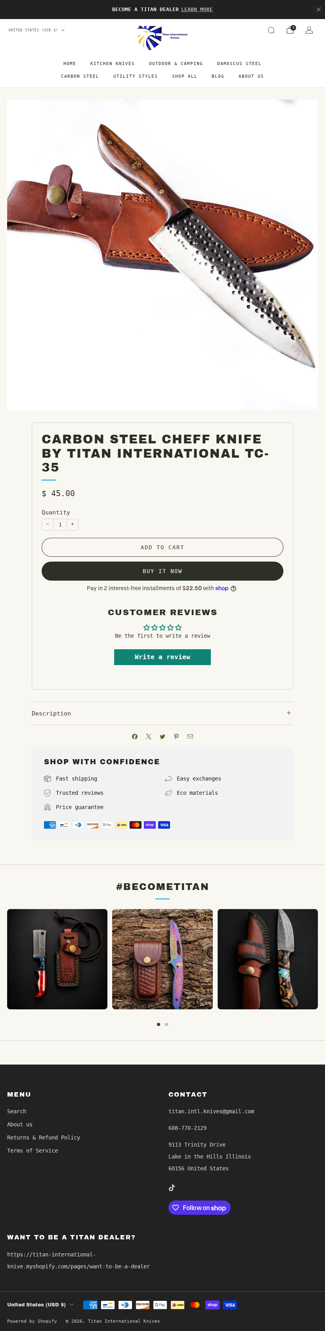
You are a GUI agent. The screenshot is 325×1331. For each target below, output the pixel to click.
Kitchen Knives (112, 63)
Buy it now (162, 571)
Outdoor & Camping (176, 63)
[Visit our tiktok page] (171, 1187)
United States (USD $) (33, 30)
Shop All (184, 76)
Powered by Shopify (32, 1321)
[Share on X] (149, 736)
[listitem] (162, 9)
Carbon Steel (80, 76)
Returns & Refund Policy (43, 1137)
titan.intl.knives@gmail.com (211, 1111)
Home (69, 63)
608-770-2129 (187, 1128)
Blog (218, 76)
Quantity (56, 512)
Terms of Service (32, 1150)
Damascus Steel (239, 63)
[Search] (271, 30)
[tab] (158, 1024)
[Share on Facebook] (135, 736)
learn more (197, 9)
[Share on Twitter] (163, 736)
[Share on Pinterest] (176, 736)
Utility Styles (135, 76)
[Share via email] (190, 736)
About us (251, 76)
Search (16, 1111)
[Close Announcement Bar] (318, 9)
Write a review (162, 657)
